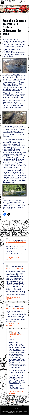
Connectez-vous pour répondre (13, 258)
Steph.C (14, 333)
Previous (6, 224)
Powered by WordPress (14, 408)
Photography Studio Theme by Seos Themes (17, 411)
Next (24, 224)
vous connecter (10, 401)
